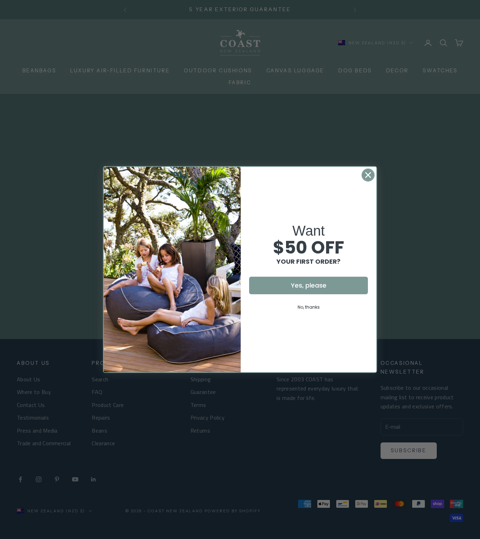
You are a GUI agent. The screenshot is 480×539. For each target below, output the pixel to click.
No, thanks (309, 307)
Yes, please (308, 285)
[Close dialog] (368, 175)
